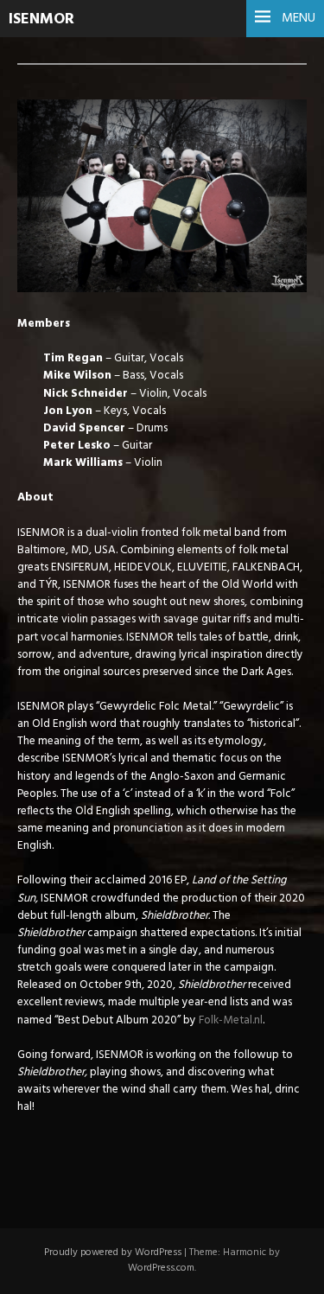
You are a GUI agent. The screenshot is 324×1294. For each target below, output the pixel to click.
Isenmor (41, 19)
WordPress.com (161, 1268)
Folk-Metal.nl (231, 1020)
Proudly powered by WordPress (112, 1252)
